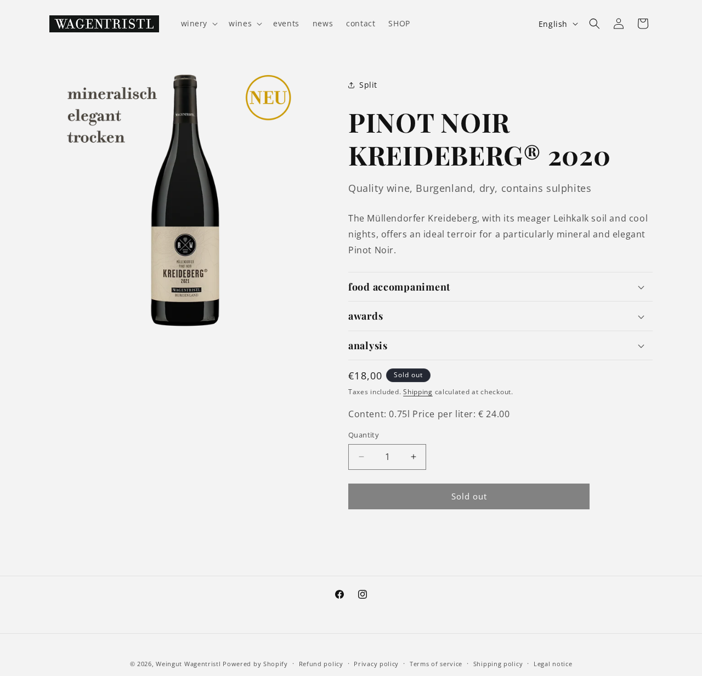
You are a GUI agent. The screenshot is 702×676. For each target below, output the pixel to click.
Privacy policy (376, 664)
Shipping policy (498, 664)
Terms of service (436, 664)
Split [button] (368, 84)
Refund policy (321, 664)
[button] (198, 23)
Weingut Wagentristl (188, 664)
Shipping (418, 391)
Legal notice (553, 664)
